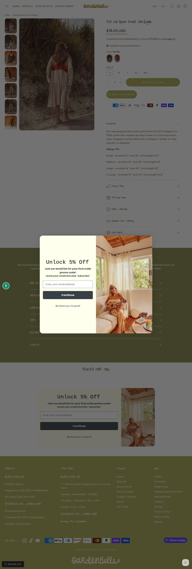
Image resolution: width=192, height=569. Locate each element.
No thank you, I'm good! (68, 306)
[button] (6, 285)
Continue (67, 295)
